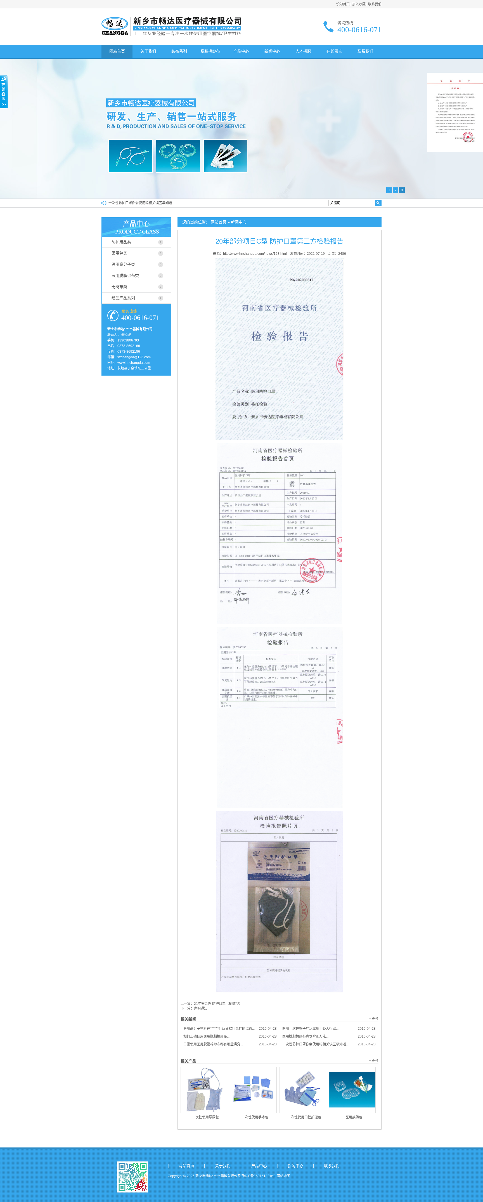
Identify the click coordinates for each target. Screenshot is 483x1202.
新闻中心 (272, 51)
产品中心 (241, 51)
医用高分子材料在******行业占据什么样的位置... (230, 1029)
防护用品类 (121, 242)
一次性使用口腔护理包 (304, 1117)
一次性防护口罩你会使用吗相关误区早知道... (329, 1044)
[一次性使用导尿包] (204, 1090)
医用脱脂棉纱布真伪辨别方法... (329, 1036)
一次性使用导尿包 (205, 1117)
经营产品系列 (123, 298)
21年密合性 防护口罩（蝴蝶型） (218, 1004)
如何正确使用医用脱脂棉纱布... (230, 1036)
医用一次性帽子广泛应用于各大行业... (329, 1029)
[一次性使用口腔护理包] (303, 1090)
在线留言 (334, 51)
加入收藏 (359, 4)
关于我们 (148, 51)
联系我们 (375, 4)
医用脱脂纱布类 (125, 275)
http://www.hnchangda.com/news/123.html (255, 254)
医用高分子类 (123, 264)
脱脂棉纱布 (210, 51)
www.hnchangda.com (133, 363)
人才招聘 (303, 51)
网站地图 (283, 1176)
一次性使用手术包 (255, 1117)
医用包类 (119, 253)
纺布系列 (179, 51)
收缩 (4, 92)
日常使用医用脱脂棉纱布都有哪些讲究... (230, 1044)
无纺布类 (119, 286)
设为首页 (343, 4)
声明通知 (200, 1008)
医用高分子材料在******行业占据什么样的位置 (142, 200)
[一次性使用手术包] (253, 1090)
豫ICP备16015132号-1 (259, 1176)
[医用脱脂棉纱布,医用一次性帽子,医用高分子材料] (171, 35)
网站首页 (117, 51)
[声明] (455, 151)
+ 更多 (373, 1019)
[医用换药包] (352, 1090)
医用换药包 (353, 1117)
